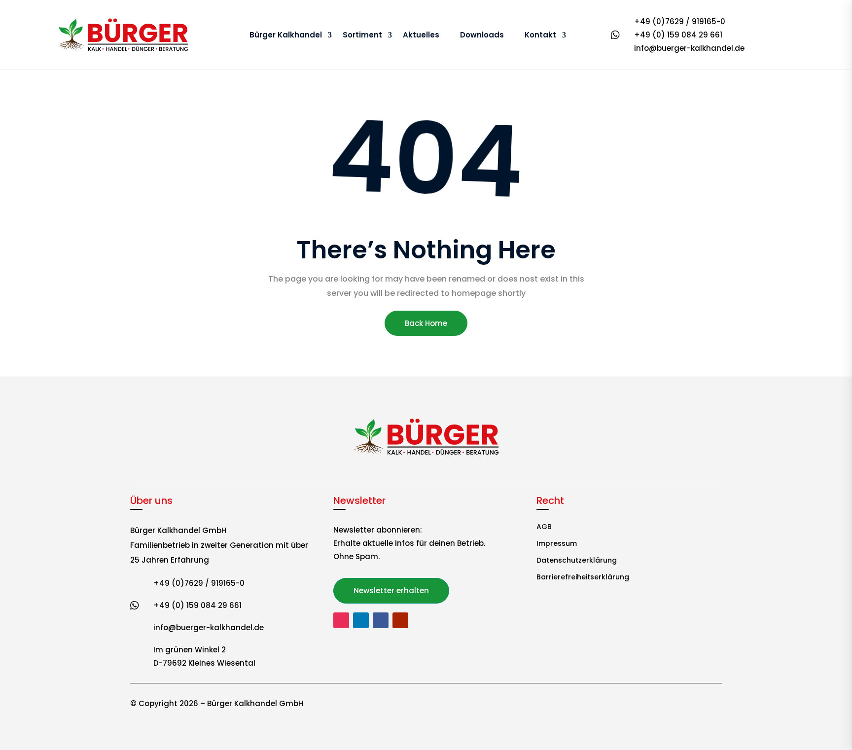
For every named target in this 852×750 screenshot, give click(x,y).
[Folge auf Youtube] (400, 620)
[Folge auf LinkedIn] (361, 620)
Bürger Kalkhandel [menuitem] (285, 35)
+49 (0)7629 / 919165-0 (679, 21)
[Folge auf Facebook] (381, 620)
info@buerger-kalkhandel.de (689, 48)
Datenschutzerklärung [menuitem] (576, 561)
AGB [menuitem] (544, 527)
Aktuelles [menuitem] (421, 35)
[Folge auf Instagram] (341, 620)
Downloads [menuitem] (482, 35)
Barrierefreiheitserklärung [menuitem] (582, 577)
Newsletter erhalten (391, 590)
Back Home (426, 323)
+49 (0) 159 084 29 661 (678, 35)
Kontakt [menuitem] (540, 35)
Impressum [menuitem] (556, 544)
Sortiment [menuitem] (362, 35)
